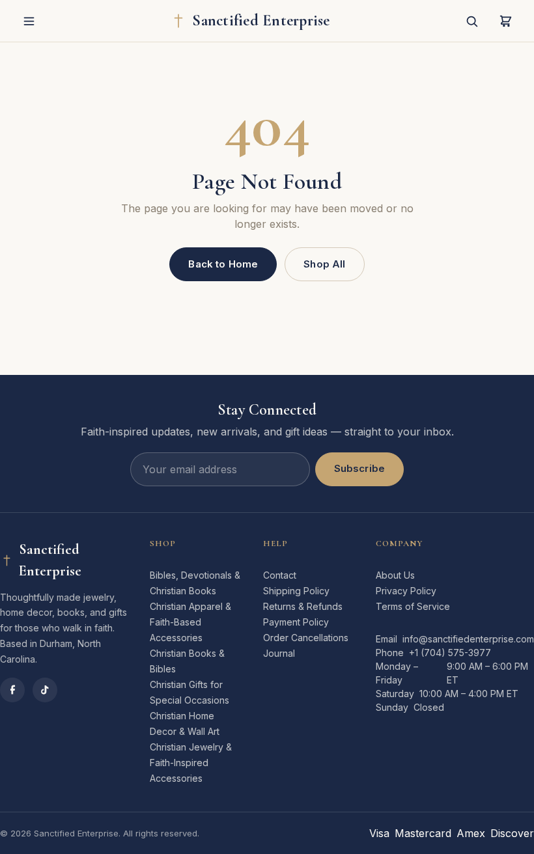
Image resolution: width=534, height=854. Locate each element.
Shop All (324, 264)
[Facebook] (12, 690)
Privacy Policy (406, 590)
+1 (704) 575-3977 (450, 652)
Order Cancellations (305, 637)
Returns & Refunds (303, 606)
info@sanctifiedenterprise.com (468, 638)
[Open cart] (505, 21)
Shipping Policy (296, 590)
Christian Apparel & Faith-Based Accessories (190, 622)
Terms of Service (413, 606)
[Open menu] (29, 21)
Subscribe (359, 468)
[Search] (471, 21)
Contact (279, 575)
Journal (279, 653)
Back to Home (223, 264)
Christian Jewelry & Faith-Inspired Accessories (191, 762)
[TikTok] (45, 690)
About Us (395, 575)
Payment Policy (296, 621)
